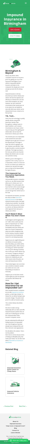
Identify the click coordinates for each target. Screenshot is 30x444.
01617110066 (15, 36)
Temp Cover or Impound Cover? (15, 426)
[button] (18, 440)
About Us (15, 421)
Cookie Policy (12, 436)
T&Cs (7, 436)
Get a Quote (15, 29)
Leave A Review (15, 432)
